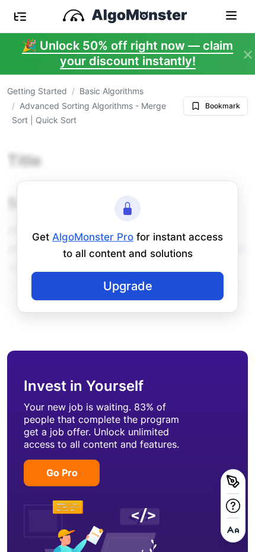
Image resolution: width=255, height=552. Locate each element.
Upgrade (127, 286)
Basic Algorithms (111, 91)
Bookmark (222, 105)
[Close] (248, 55)
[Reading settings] (233, 530)
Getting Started (37, 91)
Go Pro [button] (62, 473)
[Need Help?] (233, 506)
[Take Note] (233, 481)
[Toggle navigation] (231, 14)
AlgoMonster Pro (92, 237)
